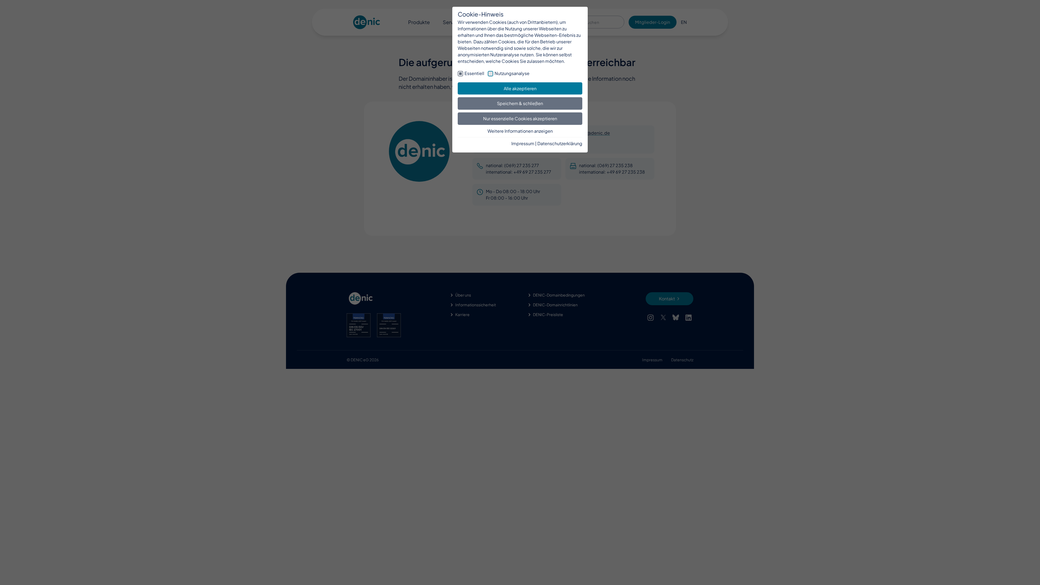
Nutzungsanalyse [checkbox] (512, 73)
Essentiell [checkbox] (474, 73)
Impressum (522, 143)
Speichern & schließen (520, 103)
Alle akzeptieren (520, 88)
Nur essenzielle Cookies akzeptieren (520, 118)
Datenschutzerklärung (559, 143)
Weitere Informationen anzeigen (520, 131)
